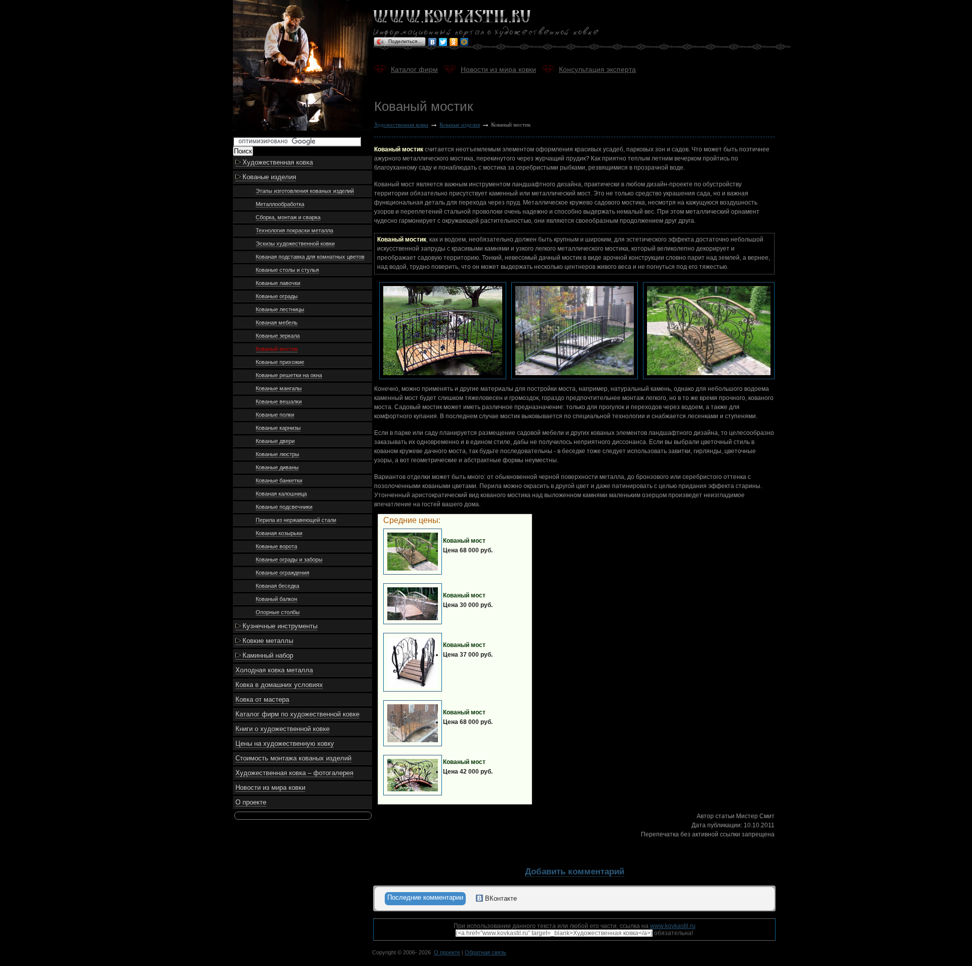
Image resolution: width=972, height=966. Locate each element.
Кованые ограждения (282, 573)
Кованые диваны (277, 467)
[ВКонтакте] (432, 42)
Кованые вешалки (279, 401)
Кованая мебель (277, 322)
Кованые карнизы (278, 428)
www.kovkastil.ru (673, 926)
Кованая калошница (281, 494)
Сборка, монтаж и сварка (288, 217)
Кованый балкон (276, 599)
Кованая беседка (277, 586)
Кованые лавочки (278, 283)
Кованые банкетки (279, 480)
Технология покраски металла (294, 230)
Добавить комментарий (574, 871)
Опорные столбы (278, 612)
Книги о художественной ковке (282, 729)
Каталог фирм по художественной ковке (297, 714)
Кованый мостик (277, 349)
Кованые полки (275, 415)
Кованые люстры (277, 454)
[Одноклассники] (454, 42)
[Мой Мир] (464, 42)
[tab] (425, 898)
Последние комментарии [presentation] (425, 897)
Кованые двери (275, 441)
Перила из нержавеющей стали (296, 520)
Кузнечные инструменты (278, 626)
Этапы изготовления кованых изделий (305, 191)
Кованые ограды (277, 296)
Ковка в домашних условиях (279, 685)
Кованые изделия (268, 177)
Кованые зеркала (278, 336)
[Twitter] (443, 42)
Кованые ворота (276, 546)
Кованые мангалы (279, 388)
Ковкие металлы (266, 641)
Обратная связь (485, 952)
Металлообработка (280, 204)
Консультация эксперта (597, 69)
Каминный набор (266, 655)
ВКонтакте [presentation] (500, 898)
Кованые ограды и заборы (289, 559)
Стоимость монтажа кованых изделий (293, 758)
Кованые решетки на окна (289, 375)
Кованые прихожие (280, 362)
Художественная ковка (276, 162)
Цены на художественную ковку (284, 743)
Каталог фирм (414, 69)
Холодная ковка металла (274, 670)
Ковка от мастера (262, 699)
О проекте (250, 802)
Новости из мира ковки (270, 787)
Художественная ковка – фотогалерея (294, 773)
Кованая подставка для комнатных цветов (310, 257)
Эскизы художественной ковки (295, 243)
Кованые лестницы (280, 309)
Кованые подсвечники (284, 507)
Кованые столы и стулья (287, 270)
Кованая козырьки (279, 533)
